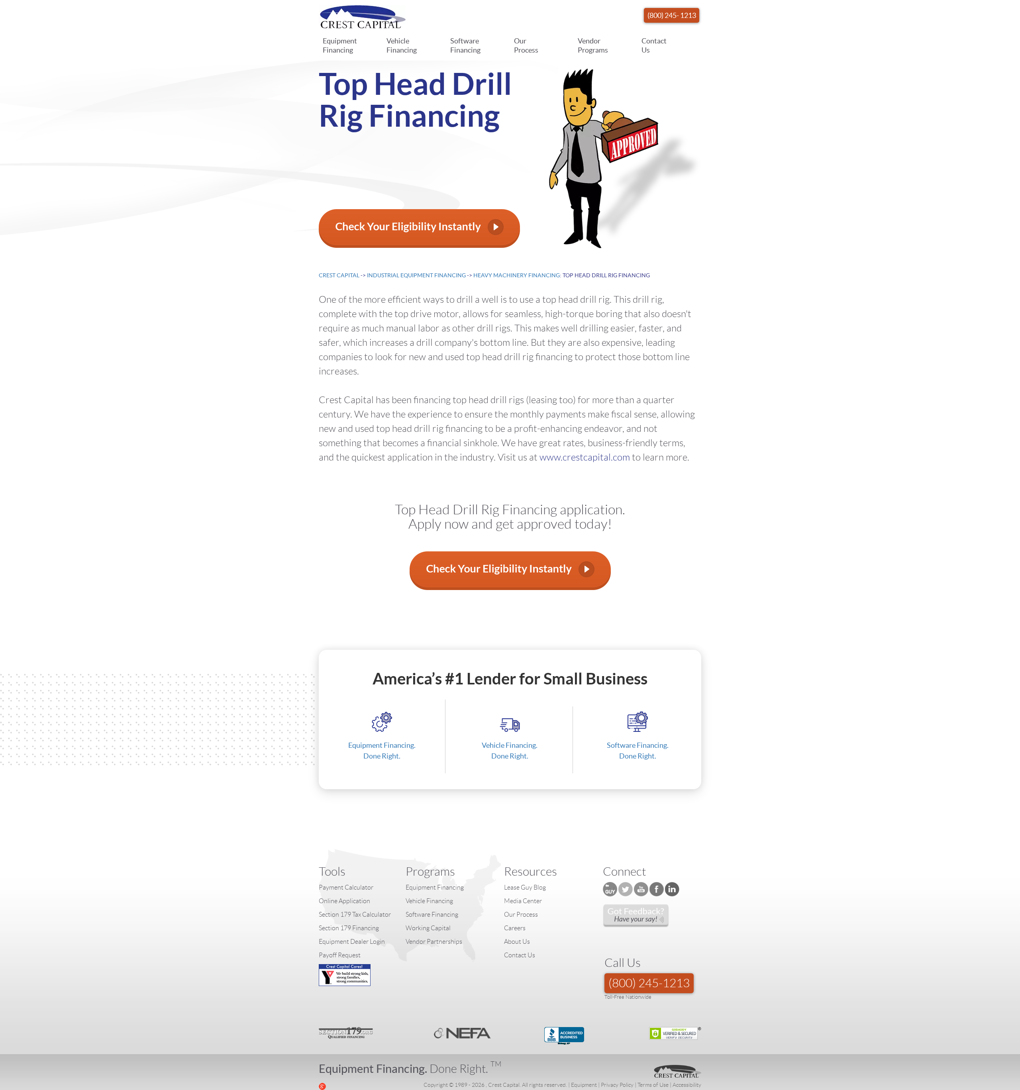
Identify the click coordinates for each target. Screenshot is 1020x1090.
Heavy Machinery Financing (516, 275)
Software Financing (465, 45)
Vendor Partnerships (434, 941)
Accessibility (687, 1085)
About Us (517, 941)
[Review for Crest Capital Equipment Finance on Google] (322, 1086)
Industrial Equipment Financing (416, 275)
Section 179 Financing (349, 928)
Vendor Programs (593, 45)
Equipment (584, 1085)
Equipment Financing (340, 45)
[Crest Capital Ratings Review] (636, 915)
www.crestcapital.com (584, 457)
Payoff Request (340, 955)
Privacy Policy (617, 1085)
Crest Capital (339, 275)
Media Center (523, 901)
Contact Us (654, 45)
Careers (515, 928)
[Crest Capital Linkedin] (672, 889)
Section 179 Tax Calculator (355, 914)
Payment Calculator (346, 887)
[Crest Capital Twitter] (625, 889)
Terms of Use (653, 1085)
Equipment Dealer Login (352, 941)
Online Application (344, 901)
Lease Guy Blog (525, 887)
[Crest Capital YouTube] (641, 889)
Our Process (526, 45)
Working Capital (428, 928)
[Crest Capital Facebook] (656, 889)
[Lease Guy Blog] (610, 889)
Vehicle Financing (401, 45)
